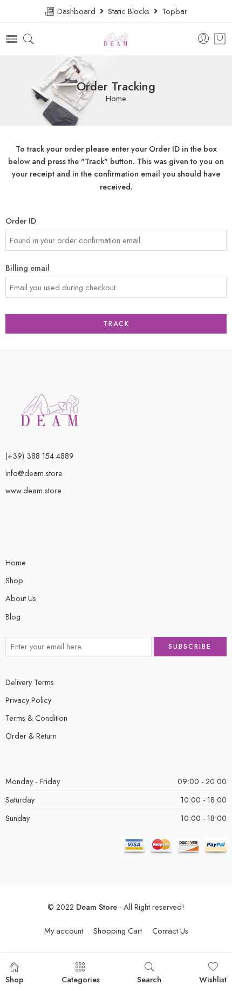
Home (116, 99)
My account (63, 930)
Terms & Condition (36, 717)
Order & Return (31, 735)
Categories (81, 979)
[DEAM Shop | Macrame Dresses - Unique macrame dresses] (116, 39)
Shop (14, 580)
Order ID (20, 220)
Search (149, 979)
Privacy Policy (28, 700)
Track (116, 324)
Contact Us (170, 930)
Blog (13, 616)
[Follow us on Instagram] (47, 527)
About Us (20, 598)
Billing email (27, 267)
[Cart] (220, 39)
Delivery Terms (29, 682)
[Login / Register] (203, 39)
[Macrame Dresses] (50, 409)
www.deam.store (33, 490)
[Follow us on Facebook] (9, 527)
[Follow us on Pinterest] (28, 527)
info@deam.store (34, 473)
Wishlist (213, 979)
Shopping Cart (117, 930)
